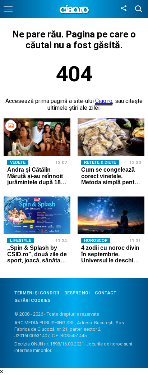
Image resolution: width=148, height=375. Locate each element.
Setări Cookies (32, 300)
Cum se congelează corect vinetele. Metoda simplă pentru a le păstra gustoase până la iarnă (110, 182)
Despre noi (77, 292)
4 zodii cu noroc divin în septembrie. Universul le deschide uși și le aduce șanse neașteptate (110, 260)
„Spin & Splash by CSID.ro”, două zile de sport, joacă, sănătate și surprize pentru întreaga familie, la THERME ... (37, 264)
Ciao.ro (103, 101)
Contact (105, 292)
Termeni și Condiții (36, 292)
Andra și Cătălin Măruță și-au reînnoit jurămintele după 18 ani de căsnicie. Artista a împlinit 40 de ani (35, 185)
